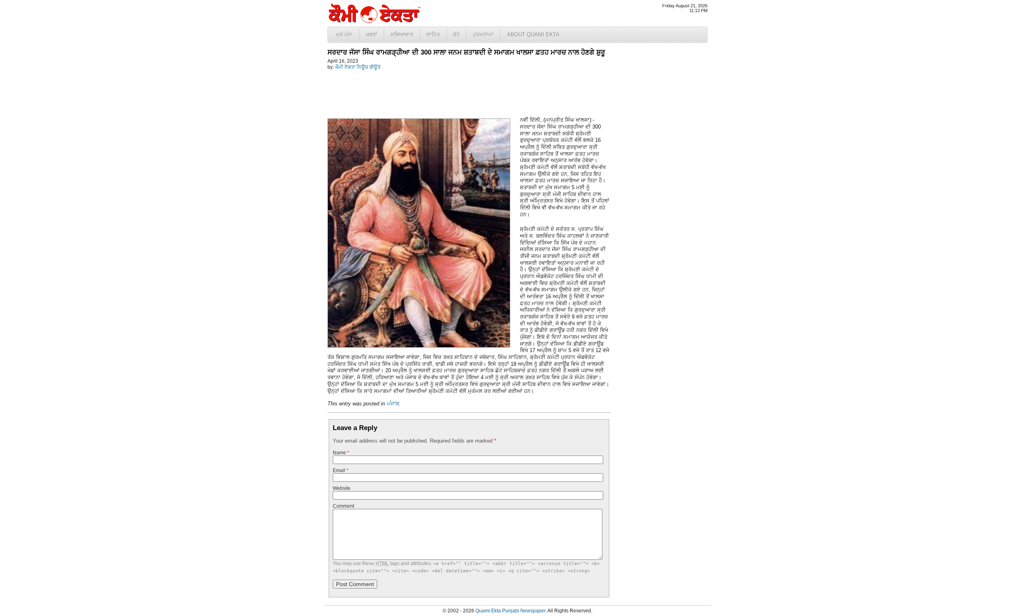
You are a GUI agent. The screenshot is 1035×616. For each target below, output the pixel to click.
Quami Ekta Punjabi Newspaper (510, 611)
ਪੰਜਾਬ (393, 404)
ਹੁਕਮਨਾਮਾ (483, 35)
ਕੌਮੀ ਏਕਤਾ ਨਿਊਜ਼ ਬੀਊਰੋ (357, 67)
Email (341, 470)
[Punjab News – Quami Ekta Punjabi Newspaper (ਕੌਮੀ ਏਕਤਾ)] (373, 21)
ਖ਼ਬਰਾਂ (371, 35)
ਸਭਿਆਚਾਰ (402, 35)
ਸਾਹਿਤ (433, 35)
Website (342, 488)
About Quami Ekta (533, 35)
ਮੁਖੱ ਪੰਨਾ (344, 35)
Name (341, 453)
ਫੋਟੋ (456, 35)
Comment (343, 506)
